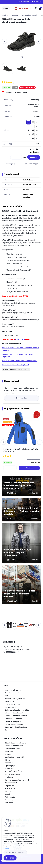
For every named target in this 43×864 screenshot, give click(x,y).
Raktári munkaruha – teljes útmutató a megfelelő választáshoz (17, 552)
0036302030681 (12, 652)
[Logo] (22, 8)
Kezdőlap (5, 15)
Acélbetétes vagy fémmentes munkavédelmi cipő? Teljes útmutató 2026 (18, 485)
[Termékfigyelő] (31, 163)
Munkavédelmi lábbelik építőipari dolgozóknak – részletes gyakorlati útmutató (21, 511)
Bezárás (10, 858)
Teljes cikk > (35, 493)
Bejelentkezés (25, 1)
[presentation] (4, 41)
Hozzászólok (21, 398)
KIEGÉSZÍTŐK (20, 339)
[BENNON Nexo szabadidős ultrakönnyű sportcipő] (21, 41)
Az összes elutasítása (15, 852)
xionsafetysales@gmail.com (19, 649)
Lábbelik (15, 15)
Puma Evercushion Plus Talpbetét (15, 365)
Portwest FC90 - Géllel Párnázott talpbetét (19, 361)
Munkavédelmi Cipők (29, 15)
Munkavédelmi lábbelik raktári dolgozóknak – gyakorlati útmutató (19, 594)
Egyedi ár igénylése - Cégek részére (16, 369)
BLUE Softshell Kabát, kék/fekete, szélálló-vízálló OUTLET (21, 450)
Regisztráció (37, 1)
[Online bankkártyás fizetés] (17, 816)
